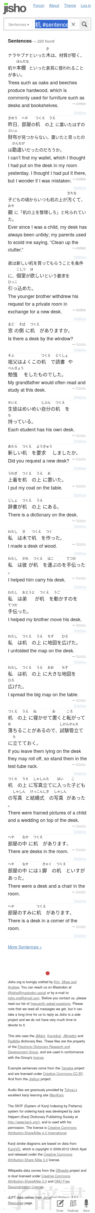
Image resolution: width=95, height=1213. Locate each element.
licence (38, 1057)
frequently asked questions (50, 1003)
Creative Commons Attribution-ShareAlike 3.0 (39, 1178)
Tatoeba (81, 344)
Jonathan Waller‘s (56, 1197)
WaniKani (56, 1094)
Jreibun (81, 103)
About (54, 5)
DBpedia (62, 1170)
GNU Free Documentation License (39, 1184)
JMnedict (70, 1035)
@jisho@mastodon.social (27, 992)
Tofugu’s (70, 1089)
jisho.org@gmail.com (24, 997)
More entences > (25, 947)
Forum (38, 5)
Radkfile (14, 1040)
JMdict (40, 1035)
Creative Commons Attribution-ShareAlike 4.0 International (42, 1130)
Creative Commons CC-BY (63, 1073)
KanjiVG (14, 1148)
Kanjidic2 (54, 1035)
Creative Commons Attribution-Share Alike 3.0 (40, 1157)
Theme (70, 5)
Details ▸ (80, 112)
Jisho (14, 8)
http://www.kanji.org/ (23, 1121)
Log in (86, 5)
